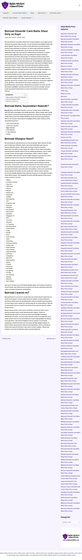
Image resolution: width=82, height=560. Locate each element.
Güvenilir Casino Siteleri (10, 18)
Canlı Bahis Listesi (55, 13)
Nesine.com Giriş (66, 137)
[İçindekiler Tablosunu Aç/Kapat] (24, 95)
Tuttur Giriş (64, 91)
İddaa (32, 13)
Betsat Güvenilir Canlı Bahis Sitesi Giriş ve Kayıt (70, 159)
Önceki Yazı (6, 338)
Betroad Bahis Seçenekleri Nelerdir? (16, 97)
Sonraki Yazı (51, 338)
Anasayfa (6, 13)
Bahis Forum (42, 13)
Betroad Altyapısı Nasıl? (13, 99)
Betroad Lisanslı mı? (12, 101)
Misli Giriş (64, 96)
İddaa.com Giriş (65, 93)
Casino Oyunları (26, 18)
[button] (79, 5)
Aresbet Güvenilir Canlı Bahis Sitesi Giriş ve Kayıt (70, 167)
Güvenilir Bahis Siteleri (19, 13)
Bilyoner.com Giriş (66, 66)
